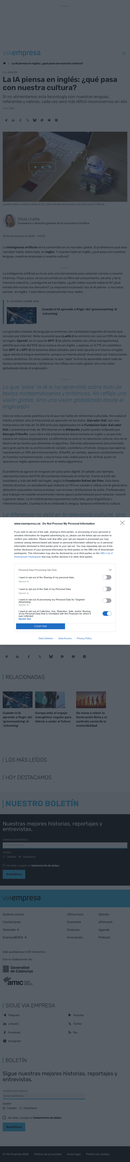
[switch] (107, 577)
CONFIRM (40, 626)
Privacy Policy (84, 638)
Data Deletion (46, 638)
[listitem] (65, 570)
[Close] (123, 524)
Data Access (65, 638)
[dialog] (65, 581)
